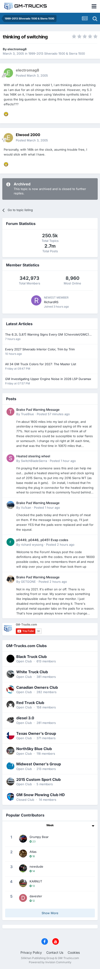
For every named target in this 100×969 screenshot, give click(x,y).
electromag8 (17, 49)
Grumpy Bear (39, 837)
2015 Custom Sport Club (38, 779)
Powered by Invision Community (50, 962)
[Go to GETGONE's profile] (10, 579)
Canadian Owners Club (37, 687)
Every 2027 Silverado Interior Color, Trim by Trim (40, 349)
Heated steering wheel (33, 456)
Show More (50, 913)
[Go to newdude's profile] (23, 868)
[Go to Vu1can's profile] (10, 505)
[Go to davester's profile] (23, 898)
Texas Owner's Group (36, 733)
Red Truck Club (30, 702)
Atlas (33, 852)
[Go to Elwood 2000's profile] (8, 137)
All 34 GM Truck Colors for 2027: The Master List (40, 364)
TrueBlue (27, 414)
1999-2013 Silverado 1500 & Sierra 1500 (56, 53)
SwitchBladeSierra (34, 461)
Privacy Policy (31, 952)
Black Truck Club (31, 656)
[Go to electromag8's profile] (8, 73)
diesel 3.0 (25, 718)
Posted (32, 75)
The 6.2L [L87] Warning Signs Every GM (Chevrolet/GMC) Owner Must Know (47, 335)
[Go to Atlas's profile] (23, 853)
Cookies (74, 952)
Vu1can (26, 507)
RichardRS (51, 302)
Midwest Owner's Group (38, 764)
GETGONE (28, 581)
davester (36, 896)
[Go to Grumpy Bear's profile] (23, 839)
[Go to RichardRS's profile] (36, 300)
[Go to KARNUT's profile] (23, 883)
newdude (36, 866)
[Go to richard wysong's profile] (10, 542)
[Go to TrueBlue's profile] (10, 412)
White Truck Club (32, 672)
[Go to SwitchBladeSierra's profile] (10, 458)
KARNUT (36, 881)
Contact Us (54, 952)
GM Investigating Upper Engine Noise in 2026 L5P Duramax (48, 379)
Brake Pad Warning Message (38, 409)
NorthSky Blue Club (34, 748)
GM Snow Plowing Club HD (40, 794)
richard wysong (32, 544)
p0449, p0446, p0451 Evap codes (42, 540)
